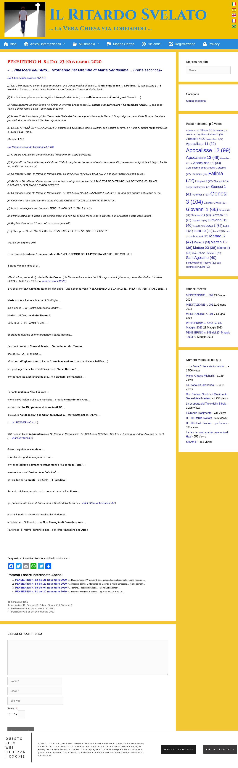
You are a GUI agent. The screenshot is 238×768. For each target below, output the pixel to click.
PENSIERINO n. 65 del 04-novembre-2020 (41, 587)
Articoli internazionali (45, 44)
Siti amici (154, 44)
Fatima (43, 605)
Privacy (42, 749)
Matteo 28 (198, 253)
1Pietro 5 (221, 130)
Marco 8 (200, 236)
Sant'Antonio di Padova (201, 262)
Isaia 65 (199, 226)
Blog (13, 44)
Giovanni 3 (66, 605)
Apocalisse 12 (18, 605)
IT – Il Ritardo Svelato (199, 417)
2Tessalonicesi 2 (211, 134)
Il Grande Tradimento (198, 412)
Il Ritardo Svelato (128, 14)
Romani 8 (213, 253)
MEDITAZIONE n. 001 (199, 313)
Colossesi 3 (32, 605)
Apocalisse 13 (202, 157)
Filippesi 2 (204, 181)
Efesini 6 (200, 174)
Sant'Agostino (201, 258)
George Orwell (215, 202)
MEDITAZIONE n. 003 (199, 295)
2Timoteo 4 (196, 138)
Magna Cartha (123, 44)
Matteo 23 (204, 248)
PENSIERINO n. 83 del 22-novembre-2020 (41, 583)
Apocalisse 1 (215, 139)
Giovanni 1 (202, 209)
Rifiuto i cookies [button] (220, 749)
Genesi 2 (201, 194)
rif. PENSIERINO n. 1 (24, 422)
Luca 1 (213, 225)
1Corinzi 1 (192, 130)
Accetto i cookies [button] (178, 749)
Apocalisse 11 (201, 144)
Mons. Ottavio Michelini (200, 375)
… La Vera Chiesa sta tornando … (206, 366)
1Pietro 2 (207, 130)
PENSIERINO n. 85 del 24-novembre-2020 (32, 611)
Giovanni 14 (201, 215)
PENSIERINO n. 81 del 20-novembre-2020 (41, 591)
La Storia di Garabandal (200, 385)
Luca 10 (203, 231)
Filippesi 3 (221, 181)
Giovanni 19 (54, 605)
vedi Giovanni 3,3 (22, 437)
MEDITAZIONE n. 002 (199, 304)
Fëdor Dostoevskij (198, 187)
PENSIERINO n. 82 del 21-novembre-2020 (41, 579)
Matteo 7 (202, 242)
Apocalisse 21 (207, 163)
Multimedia (87, 44)
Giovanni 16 (199, 220)
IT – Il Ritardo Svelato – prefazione (207, 423)
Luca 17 (219, 231)
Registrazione (185, 44)
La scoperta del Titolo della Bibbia (206, 403)
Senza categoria (19, 602)
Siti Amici (191, 441)
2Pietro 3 (193, 134)
